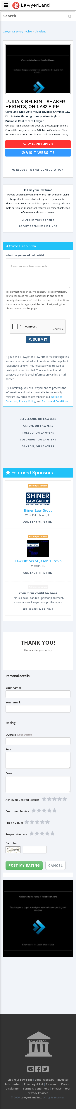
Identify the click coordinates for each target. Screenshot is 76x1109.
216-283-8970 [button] (40, 144)
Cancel (55, 865)
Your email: (13, 702)
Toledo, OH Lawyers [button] (38, 432)
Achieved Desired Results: (23, 800)
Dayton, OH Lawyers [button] (38, 446)
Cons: (9, 773)
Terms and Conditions (55, 401)
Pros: (9, 749)
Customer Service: (18, 811)
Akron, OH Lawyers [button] (38, 425)
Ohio (29, 31)
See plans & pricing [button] (38, 609)
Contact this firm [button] (38, 522)
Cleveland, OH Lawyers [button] (38, 419)
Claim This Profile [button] (39, 220)
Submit (40, 339)
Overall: (11, 734)
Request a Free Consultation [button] (39, 169)
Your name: (13, 688)
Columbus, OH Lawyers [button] (38, 439)
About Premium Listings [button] (38, 226)
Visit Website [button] (40, 152)
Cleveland (40, 31)
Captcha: (11, 843)
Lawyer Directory (13, 31)
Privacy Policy (27, 401)
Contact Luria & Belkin (22, 246)
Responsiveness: (17, 834)
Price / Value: (14, 823)
